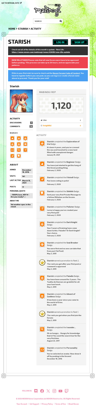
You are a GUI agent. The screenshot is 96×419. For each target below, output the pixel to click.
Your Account (22, 404)
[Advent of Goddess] (19, 138)
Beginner (70, 162)
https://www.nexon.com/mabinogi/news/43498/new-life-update (41, 52)
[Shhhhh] (19, 156)
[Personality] (13, 150)
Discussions (21, 123)
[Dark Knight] (13, 144)
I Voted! (69, 177)
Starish (50, 141)
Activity (15, 118)
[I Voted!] (13, 156)
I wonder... (71, 327)
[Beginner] (13, 138)
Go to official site (10, 3)
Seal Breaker (72, 243)
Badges (14, 133)
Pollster (70, 207)
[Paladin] (26, 138)
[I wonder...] (19, 150)
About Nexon (73, 404)
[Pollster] (26, 150)
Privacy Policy (47, 404)
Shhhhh (69, 191)
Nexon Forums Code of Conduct (66, 73)
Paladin (69, 276)
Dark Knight (71, 222)
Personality (71, 348)
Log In (60, 42)
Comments (21, 126)
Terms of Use (60, 404)
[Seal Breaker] (26, 144)
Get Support (34, 404)
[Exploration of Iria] (19, 144)
